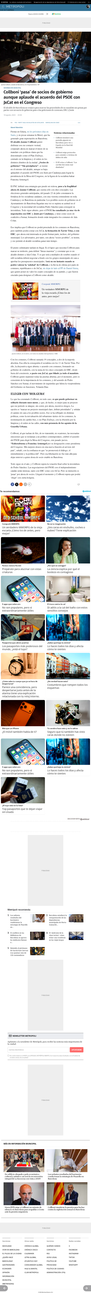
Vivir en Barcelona (10, 1250)
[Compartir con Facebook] (12, 484)
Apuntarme (77, 1050)
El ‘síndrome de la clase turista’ (77, 2)
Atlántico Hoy (31, 1261)
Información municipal (12, 88)
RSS (48, 1253)
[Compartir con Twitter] (16, 484)
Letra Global (30, 1257)
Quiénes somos (53, 1246)
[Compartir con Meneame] (21, 484)
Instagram (73, 1253)
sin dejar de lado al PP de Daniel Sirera (60, 268)
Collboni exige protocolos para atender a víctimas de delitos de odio (66, 154)
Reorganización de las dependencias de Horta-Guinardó (49, 2)
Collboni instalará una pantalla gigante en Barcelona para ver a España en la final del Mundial (64, 143)
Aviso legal (52, 1257)
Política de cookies (55, 1268)
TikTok (72, 1257)
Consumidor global (34, 1265)
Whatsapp (73, 1265)
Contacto (51, 1250)
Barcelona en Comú (52, 122)
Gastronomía (8, 1265)
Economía (6, 1268)
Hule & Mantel (31, 1268)
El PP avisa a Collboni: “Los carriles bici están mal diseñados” (66, 164)
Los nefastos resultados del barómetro (20, 2)
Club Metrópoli (32, 1272)
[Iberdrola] (56, 14)
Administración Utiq (56, 1272)
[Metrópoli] (45, 6)
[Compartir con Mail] (25, 484)
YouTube (72, 1261)
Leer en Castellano (7, 10)
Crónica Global (32, 1246)
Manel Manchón (17, 127)
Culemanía (29, 1253)
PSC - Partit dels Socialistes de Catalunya (29, 122)
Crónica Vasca (31, 1250)
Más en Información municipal (20, 1144)
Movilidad (6, 1246)
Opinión (6, 1272)
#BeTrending (8, 1284)
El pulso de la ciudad (12, 1253)
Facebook (73, 1250)
